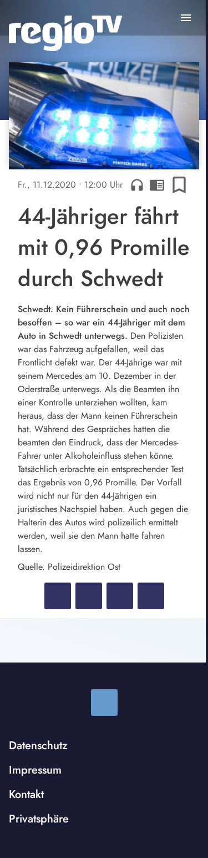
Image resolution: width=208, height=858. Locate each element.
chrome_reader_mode (157, 185)
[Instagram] (104, 702)
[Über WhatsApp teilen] (119, 596)
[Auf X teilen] (88, 596)
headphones (137, 185)
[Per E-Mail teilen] (151, 596)
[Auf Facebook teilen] (57, 596)
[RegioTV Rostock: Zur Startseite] (65, 33)
